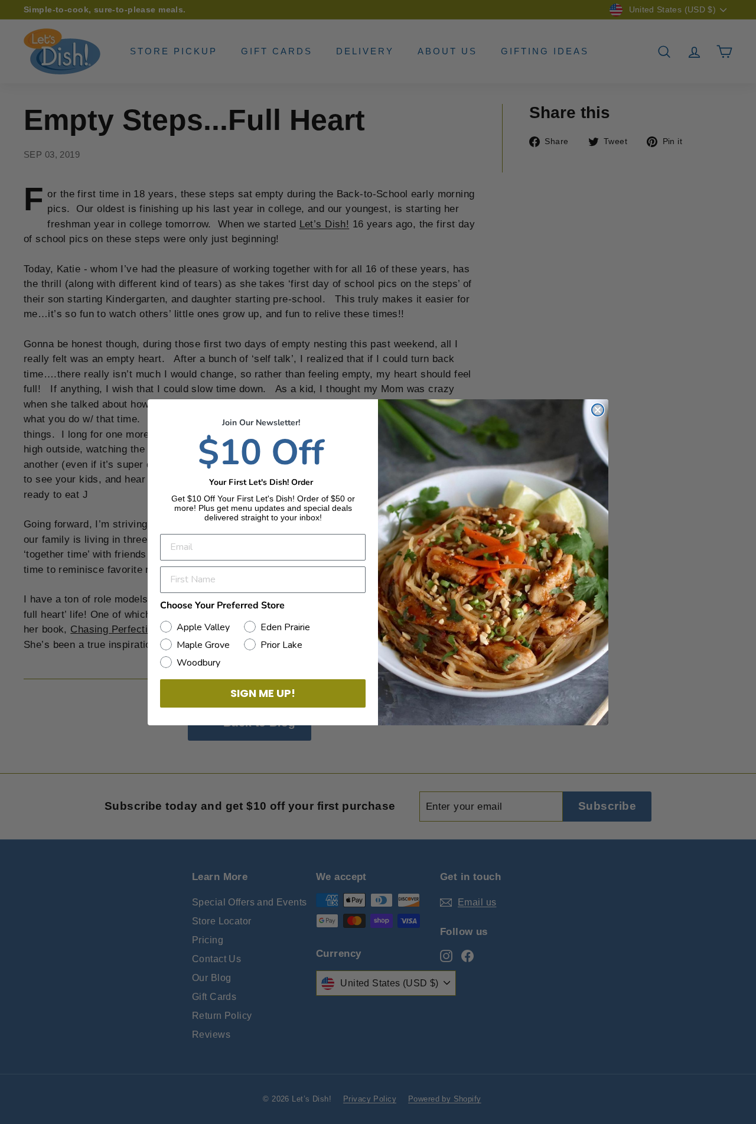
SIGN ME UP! (262, 693)
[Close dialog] (598, 410)
